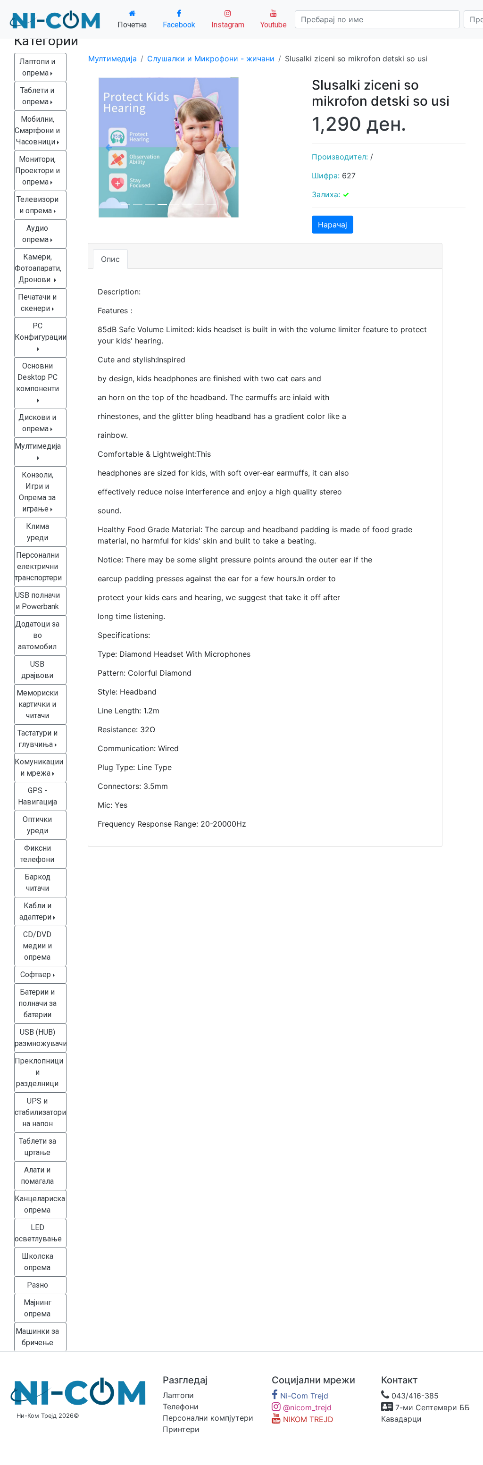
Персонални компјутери (208, 1418)
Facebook (179, 24)
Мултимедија (112, 58)
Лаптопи (178, 1395)
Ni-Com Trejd (303, 1395)
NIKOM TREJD (307, 1419)
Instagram (227, 24)
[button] (108, 147)
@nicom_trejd (306, 1407)
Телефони (181, 1406)
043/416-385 (414, 1395)
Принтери (181, 1429)
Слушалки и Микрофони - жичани (211, 58)
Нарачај (332, 224)
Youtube (273, 24)
